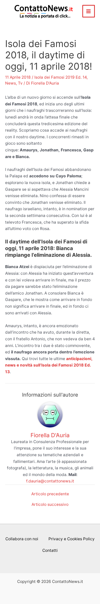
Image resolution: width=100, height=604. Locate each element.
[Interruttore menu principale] (88, 11)
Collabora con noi (21, 538)
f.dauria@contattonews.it (50, 481)
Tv (20, 83)
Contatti (50, 550)
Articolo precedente (50, 494)
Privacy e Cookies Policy (71, 538)
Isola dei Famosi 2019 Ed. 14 (60, 77)
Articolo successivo (50, 504)
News (10, 83)
